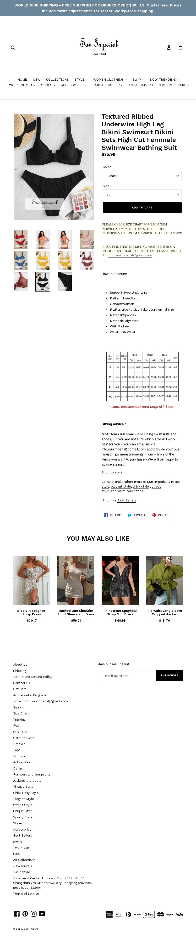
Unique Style (23, 811)
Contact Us (21, 683)
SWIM (137, 79)
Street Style (22, 805)
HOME (22, 79)
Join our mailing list (113, 664)
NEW (36, 79)
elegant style (121, 486)
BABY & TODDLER (107, 85)
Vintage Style (23, 786)
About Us (20, 664)
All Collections (24, 860)
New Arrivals (22, 866)
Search (18, 707)
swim (121, 491)
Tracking (19, 719)
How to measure (114, 274)
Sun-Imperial (31, 928)
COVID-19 (20, 732)
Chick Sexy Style (26, 793)
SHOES (47, 85)
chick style (141, 486)
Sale (16, 854)
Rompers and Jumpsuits (31, 774)
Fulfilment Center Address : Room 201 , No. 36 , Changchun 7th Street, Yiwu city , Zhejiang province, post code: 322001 (52, 883)
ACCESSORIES (73, 85)
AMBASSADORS (140, 85)
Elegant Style (23, 799)
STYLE (80, 79)
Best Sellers (126, 500)
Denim (18, 768)
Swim (17, 841)
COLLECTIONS (57, 79)
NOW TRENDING (163, 79)
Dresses (19, 744)
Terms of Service (26, 893)
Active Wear (22, 762)
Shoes (18, 823)
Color (107, 167)
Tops (17, 750)
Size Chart (21, 713)
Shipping (19, 671)
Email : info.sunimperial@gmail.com (40, 701)
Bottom (19, 756)
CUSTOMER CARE (173, 85)
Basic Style (21, 872)
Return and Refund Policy (32, 677)
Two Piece (21, 847)
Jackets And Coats (27, 780)
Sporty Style (23, 817)
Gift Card (20, 689)
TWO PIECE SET (20, 85)
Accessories (22, 829)
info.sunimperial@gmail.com (130, 255)
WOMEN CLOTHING (109, 79)
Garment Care (24, 738)
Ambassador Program (29, 695)
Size (106, 186)
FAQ (16, 725)
